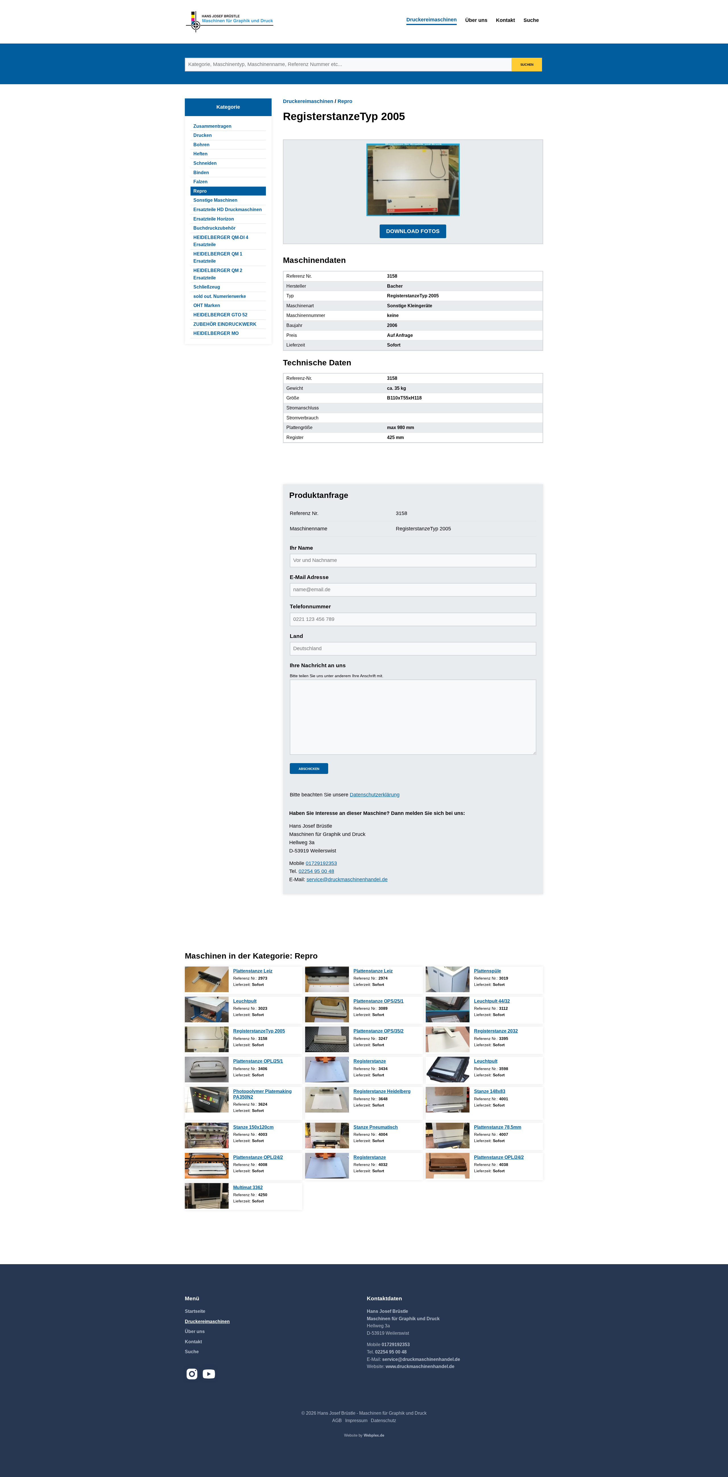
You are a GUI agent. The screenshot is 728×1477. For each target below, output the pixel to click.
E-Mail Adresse (309, 577)
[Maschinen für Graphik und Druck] (229, 21)
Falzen (200, 181)
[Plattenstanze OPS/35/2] (327, 1039)
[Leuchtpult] (207, 1009)
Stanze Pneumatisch (375, 1127)
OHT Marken (206, 305)
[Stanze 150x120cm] (207, 1135)
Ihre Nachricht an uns (318, 665)
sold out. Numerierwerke (219, 296)
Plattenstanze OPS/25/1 (378, 1001)
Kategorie (228, 107)
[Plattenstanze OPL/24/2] (207, 1166)
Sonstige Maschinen (215, 200)
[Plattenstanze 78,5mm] (448, 1135)
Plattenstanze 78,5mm (497, 1127)
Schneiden (205, 163)
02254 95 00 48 (316, 871)
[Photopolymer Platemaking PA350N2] (207, 1100)
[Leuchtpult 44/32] (448, 1009)
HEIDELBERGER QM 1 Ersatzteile (217, 258)
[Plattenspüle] (448, 979)
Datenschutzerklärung (375, 795)
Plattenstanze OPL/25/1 (258, 1061)
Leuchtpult (245, 1001)
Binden (201, 172)
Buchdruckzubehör (214, 228)
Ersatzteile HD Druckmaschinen (227, 209)
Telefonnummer (310, 606)
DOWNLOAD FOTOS (413, 231)
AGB (337, 1420)
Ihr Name (301, 548)
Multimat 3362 (248, 1187)
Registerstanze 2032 (496, 1031)
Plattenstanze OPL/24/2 (258, 1157)
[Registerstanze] (327, 1069)
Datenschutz (383, 1420)
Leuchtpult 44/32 (492, 1001)
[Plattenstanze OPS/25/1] (327, 1009)
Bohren (201, 144)
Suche (531, 20)
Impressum (356, 1420)
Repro (200, 191)
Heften (200, 153)
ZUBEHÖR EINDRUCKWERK (225, 324)
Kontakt (505, 20)
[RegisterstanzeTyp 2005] (207, 1039)
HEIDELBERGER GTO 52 (220, 314)
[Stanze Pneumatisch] (327, 1135)
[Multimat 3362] (207, 1196)
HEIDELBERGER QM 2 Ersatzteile (217, 274)
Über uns (476, 20)
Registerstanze (369, 1061)
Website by (364, 1435)
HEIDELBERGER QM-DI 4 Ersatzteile (220, 241)
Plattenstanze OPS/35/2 (378, 1031)
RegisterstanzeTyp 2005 (259, 1031)
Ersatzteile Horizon (213, 219)
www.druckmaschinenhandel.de (420, 1366)
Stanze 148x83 (489, 1091)
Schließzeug (206, 287)
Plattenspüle (487, 971)
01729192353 (321, 863)
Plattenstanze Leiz (252, 971)
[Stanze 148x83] (448, 1100)
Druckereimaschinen (431, 19)
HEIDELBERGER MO (216, 333)
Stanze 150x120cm (253, 1127)
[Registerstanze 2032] (448, 1039)
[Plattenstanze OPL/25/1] (207, 1069)
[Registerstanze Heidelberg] (327, 1100)
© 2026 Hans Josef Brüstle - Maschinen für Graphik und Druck (364, 1413)
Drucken (202, 135)
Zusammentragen (212, 126)
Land (296, 636)
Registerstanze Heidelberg (382, 1091)
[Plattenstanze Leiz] (207, 979)
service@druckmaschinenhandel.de (347, 879)
